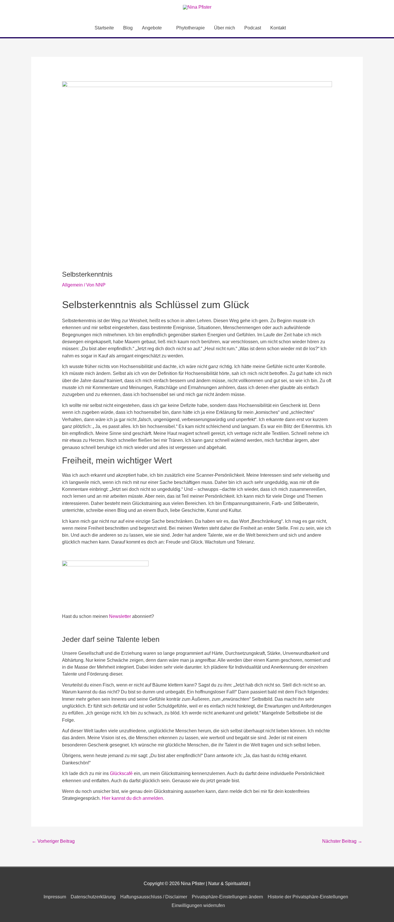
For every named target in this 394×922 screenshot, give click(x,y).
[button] (297, 28)
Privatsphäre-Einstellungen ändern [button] (227, 896)
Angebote (152, 27)
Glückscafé (121, 773)
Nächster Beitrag (342, 841)
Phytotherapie (190, 27)
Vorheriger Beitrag (53, 841)
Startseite (104, 27)
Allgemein (72, 284)
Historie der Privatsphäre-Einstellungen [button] (308, 896)
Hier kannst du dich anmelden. (133, 798)
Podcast (252, 27)
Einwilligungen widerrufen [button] (198, 905)
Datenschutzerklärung (93, 896)
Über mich (224, 27)
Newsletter (120, 616)
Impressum (55, 896)
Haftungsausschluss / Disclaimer (153, 896)
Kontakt (278, 27)
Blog (128, 27)
